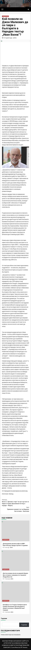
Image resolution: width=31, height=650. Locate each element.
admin (15, 38)
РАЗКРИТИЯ (5, 16)
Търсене (4, 618)
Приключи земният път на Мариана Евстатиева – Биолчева (18, 509)
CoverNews (15, 647)
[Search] (28, 9)
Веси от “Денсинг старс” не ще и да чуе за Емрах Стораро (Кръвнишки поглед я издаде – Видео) (15, 502)
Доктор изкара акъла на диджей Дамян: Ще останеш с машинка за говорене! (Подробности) (15, 575)
